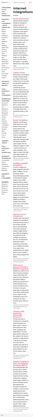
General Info (5, 115)
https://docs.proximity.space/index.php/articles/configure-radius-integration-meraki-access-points (21, 209)
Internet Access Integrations (19, 215)
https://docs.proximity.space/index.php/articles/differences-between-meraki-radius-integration (21, 306)
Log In (30, 2)
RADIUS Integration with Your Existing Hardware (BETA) (21, 363)
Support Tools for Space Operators (5, 49)
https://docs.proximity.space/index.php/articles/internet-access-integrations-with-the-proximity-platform (21, 260)
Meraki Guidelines (20, 120)
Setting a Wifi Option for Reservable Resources (18, 314)
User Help (4, 133)
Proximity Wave (5, 160)
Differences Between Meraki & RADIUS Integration (21, 267)
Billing (3, 131)
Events (3, 71)
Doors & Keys (5, 73)
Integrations (5, 35)
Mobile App (4, 170)
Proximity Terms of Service (5, 83)
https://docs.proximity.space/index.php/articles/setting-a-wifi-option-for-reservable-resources (21, 357)
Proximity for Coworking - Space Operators (6, 23)
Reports (4, 29)
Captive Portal (19, 73)
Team (3, 57)
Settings (4, 117)
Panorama (4, 168)
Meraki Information (21, 19)
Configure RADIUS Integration (20, 164)
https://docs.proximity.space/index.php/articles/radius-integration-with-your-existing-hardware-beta (21, 409)
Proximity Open (5, 166)
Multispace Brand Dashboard (4, 43)
